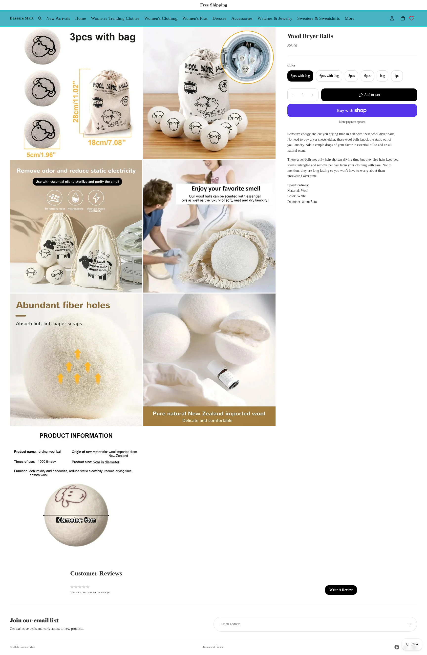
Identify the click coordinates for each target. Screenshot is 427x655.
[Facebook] (397, 647)
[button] (341, 590)
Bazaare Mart (27, 647)
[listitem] (349, 18)
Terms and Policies (214, 647)
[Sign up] (410, 624)
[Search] (39, 18)
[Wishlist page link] (411, 18)
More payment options (352, 122)
